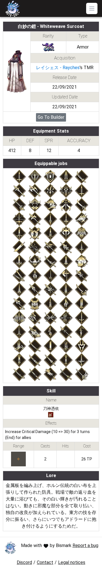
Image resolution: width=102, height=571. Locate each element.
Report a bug (85, 545)
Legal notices (71, 562)
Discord (24, 562)
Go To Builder (51, 117)
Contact (45, 562)
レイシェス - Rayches (58, 67)
